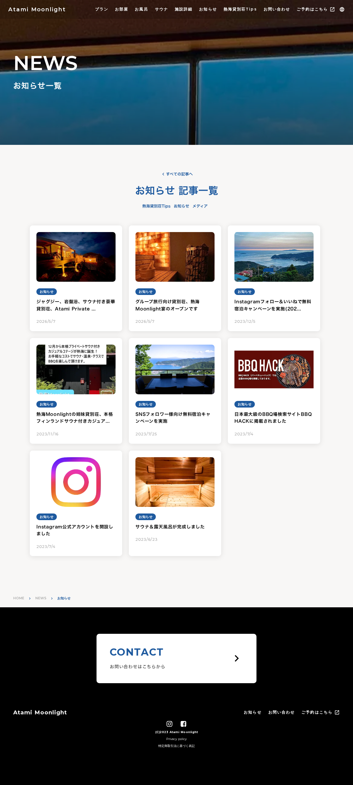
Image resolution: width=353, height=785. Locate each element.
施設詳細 (183, 9)
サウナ (161, 9)
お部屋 (121, 9)
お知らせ (208, 9)
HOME (18, 598)
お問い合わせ (277, 9)
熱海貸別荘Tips (240, 9)
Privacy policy (176, 739)
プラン (101, 9)
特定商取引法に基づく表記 (176, 746)
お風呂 (141, 9)
